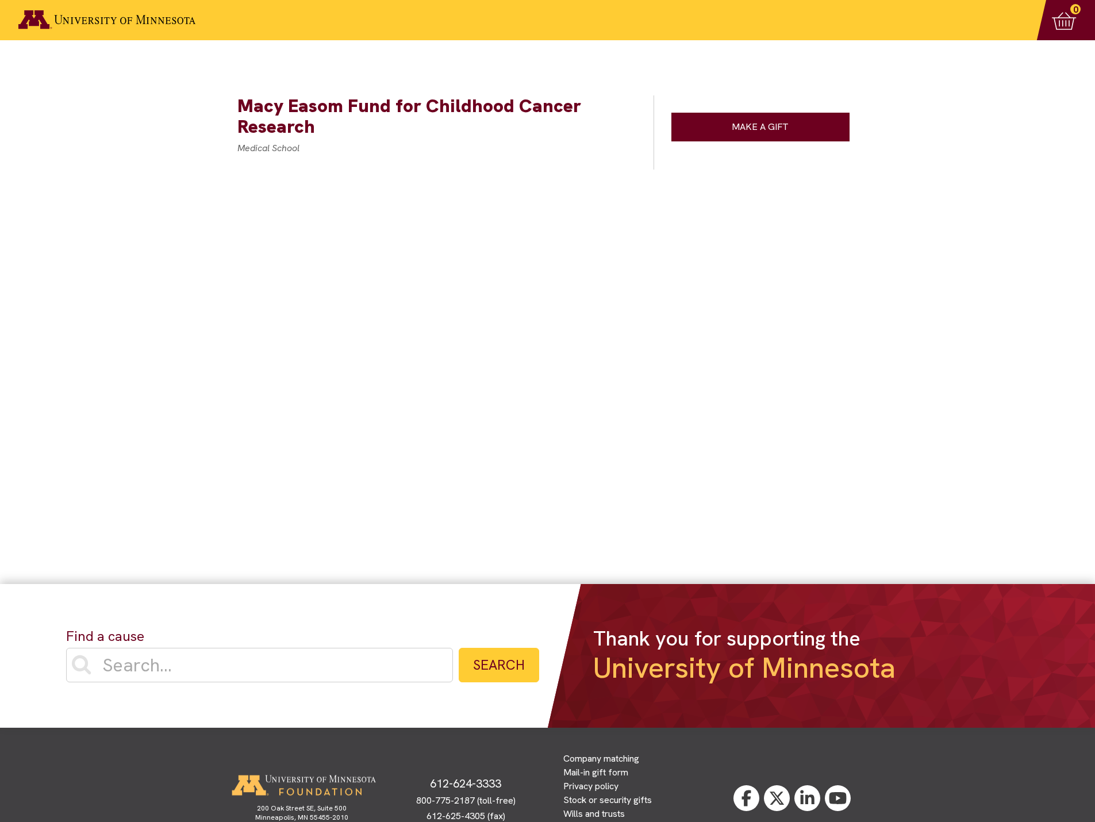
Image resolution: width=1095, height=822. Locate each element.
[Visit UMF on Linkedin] (807, 798)
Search (499, 665)
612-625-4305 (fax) (466, 816)
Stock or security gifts (607, 800)
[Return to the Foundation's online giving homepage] (107, 20)
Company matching (601, 758)
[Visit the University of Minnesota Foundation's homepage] (303, 785)
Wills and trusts (594, 814)
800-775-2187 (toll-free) (466, 800)
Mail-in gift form (595, 772)
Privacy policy (590, 786)
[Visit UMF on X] (777, 798)
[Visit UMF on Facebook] (746, 798)
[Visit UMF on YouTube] (838, 798)
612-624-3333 (465, 783)
